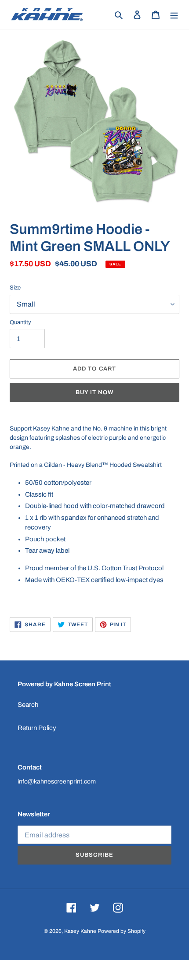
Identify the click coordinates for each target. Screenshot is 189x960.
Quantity (20, 322)
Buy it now (94, 392)
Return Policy (37, 727)
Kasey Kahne (80, 931)
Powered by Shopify (121, 931)
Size (15, 288)
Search (28, 704)
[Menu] (174, 14)
